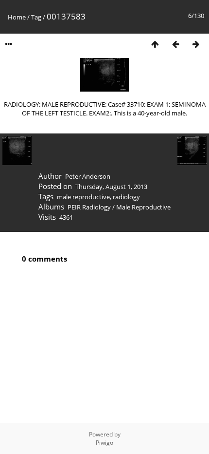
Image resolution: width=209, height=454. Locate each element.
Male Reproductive (143, 207)
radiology (126, 196)
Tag (36, 17)
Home (17, 17)
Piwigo (104, 442)
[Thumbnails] (155, 44)
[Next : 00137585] (196, 44)
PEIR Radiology (89, 207)
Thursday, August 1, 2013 (111, 186)
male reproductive (83, 196)
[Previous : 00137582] (175, 44)
